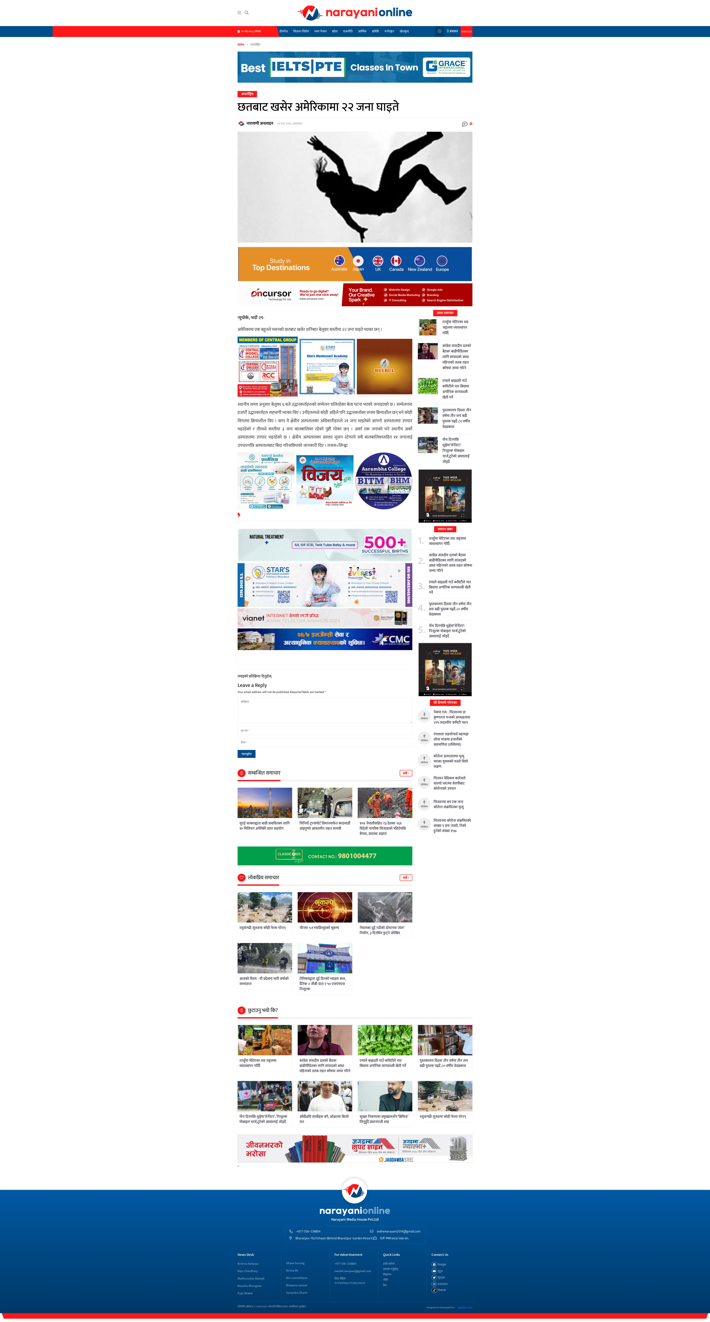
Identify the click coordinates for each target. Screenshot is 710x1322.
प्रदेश (335, 31)
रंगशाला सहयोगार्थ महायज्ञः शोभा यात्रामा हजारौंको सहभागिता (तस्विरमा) (451, 739)
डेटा (385, 1285)
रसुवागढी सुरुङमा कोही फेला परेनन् (262, 928)
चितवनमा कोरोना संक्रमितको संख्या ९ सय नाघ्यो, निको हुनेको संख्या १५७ (452, 825)
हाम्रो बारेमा (389, 1263)
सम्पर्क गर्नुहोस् (390, 1269)
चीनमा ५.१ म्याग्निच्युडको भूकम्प (319, 928)
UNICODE (466, 31)
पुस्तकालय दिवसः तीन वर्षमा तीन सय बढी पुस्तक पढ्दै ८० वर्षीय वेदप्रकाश (456, 418)
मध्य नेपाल (320, 31)
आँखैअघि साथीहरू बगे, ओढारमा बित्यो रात (324, 1119)
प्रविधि (375, 31)
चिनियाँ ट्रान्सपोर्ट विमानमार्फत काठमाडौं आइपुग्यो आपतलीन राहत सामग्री (325, 826)
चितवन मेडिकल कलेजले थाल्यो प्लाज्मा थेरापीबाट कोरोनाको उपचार (450, 783)
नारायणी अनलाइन (259, 123)
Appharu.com (465, 1307)
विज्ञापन (387, 1274)
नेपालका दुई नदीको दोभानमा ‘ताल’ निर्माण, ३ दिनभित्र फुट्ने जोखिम (382, 930)
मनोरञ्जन (389, 31)
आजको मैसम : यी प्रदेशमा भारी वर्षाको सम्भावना (264, 981)
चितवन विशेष (301, 31)
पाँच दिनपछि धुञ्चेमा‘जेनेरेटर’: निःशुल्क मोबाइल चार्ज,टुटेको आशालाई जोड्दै (455, 450)
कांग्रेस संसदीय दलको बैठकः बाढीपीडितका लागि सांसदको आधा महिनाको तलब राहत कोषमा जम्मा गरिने (456, 357)
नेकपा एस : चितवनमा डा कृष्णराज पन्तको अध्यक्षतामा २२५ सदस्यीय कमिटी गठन (452, 717)
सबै (405, 773)
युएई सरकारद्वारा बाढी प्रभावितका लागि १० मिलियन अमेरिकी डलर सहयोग (264, 826)
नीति (385, 1279)
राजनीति (348, 31)
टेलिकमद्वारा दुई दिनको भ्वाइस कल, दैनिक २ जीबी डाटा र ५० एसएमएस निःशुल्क (323, 984)
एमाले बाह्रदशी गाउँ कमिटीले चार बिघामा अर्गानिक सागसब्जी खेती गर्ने (455, 389)
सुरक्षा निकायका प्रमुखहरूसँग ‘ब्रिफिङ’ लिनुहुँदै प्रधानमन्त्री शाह (384, 1119)
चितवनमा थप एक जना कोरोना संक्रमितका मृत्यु (449, 804)
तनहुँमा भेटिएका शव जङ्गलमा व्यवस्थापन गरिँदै (455, 327)
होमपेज (284, 31)
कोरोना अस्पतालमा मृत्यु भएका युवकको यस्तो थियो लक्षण (451, 761)
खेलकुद (404, 31)
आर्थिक (362, 31)
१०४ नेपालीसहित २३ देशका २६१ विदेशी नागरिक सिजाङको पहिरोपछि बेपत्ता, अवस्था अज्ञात (383, 828)
